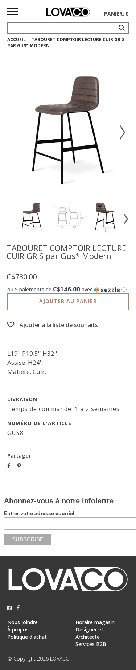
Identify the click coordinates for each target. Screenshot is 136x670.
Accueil (16, 39)
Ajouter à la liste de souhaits (59, 325)
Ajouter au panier (68, 301)
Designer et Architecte (89, 633)
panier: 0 (116, 13)
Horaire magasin (95, 622)
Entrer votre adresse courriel (39, 513)
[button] (68, 289)
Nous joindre (22, 622)
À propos (18, 629)
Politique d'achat (27, 636)
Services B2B (90, 644)
